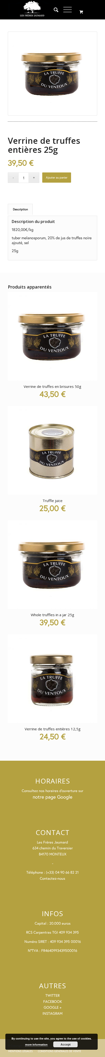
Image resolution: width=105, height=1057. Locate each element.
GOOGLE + (53, 1007)
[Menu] (65, 9)
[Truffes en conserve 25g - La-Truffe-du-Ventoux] (52, 74)
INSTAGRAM (52, 1013)
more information (36, 1044)
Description (20, 209)
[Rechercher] (53, 9)
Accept (66, 1044)
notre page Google (52, 796)
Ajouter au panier (56, 177)
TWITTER (52, 995)
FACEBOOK (52, 1001)
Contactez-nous (52, 878)
